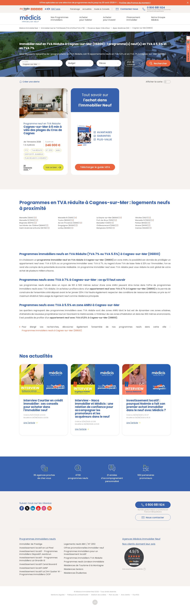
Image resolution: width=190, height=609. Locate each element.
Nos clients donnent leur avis (138, 544)
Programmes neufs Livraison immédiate (84, 561)
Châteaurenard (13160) (106, 225)
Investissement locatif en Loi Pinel (36, 547)
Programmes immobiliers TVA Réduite (83, 558)
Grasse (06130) (141, 225)
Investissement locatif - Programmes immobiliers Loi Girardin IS (38, 559)
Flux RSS (136, 595)
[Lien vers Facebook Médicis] (21, 508)
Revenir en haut (95, 602)
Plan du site (113, 595)
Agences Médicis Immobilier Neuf (141, 538)
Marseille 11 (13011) (104, 223)
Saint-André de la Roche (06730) (33, 228)
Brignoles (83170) (26, 223)
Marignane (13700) (104, 228)
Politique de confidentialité (77, 595)
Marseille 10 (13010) (27, 220)
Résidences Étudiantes (75, 573)
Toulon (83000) (64, 220)
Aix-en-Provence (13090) (68, 223)
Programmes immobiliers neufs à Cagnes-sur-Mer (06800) (52, 330)
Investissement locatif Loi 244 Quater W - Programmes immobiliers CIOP (40, 573)
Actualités (87, 9)
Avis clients (125, 595)
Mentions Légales (57, 595)
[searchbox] (41, 64)
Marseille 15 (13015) (66, 217)
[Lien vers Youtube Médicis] (38, 508)
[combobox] (41, 63)
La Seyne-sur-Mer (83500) (108, 217)
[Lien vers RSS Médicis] (49, 508)
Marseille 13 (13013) (143, 220)
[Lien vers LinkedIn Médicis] (33, 508)
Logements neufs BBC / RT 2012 (79, 544)
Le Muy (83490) (64, 228)
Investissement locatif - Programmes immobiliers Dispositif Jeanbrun (38, 553)
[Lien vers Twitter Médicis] (27, 508)
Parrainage (75, 9)
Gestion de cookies (98, 595)
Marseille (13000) (26, 217)
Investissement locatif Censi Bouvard (38, 564)
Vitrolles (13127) (141, 217)
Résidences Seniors (73, 569)
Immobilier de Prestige (30, 544)
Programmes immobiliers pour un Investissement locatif (81, 553)
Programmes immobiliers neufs (37, 538)
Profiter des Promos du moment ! (135, 2)
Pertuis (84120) (141, 223)
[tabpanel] (43, 399)
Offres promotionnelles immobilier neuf (84, 547)
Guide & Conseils (101, 9)
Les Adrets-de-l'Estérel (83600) (32, 225)
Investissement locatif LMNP (33, 568)
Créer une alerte (30, 81)
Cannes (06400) (142, 228)
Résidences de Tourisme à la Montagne (84, 565)
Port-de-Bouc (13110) (105, 220)
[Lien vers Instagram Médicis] (44, 508)
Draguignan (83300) (66, 225)
